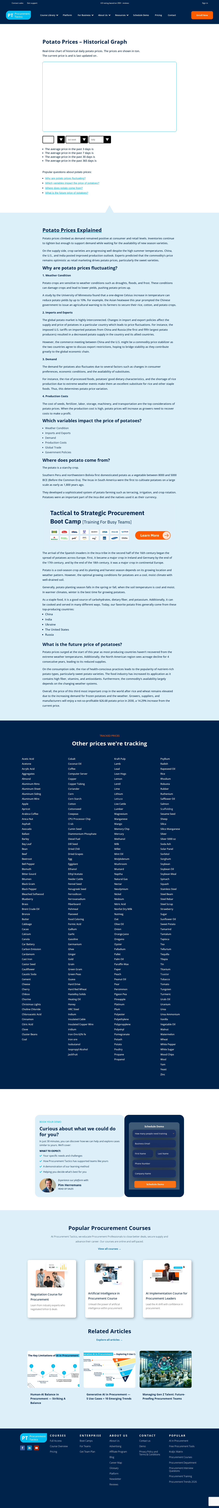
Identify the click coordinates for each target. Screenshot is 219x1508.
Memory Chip (121, 829)
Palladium (119, 949)
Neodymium (121, 889)
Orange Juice (121, 934)
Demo (142, 1446)
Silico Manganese (170, 829)
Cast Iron (27, 959)
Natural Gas (121, 879)
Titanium (165, 969)
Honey (71, 1004)
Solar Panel (166, 849)
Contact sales (17, 3)
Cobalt (71, 758)
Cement (26, 979)
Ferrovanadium (76, 899)
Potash (118, 1039)
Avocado (27, 829)
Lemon (118, 778)
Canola (26, 939)
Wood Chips (167, 1054)
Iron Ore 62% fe (77, 1034)
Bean (25, 849)
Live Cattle (120, 804)
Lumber (118, 809)
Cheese (26, 984)
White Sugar (167, 1049)
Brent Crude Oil (30, 909)
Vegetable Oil (167, 1024)
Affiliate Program (118, 1451)
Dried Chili (74, 849)
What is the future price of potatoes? (66, 192)
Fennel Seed (75, 884)
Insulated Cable (77, 1019)
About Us (114, 1440)
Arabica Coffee (30, 814)
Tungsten (165, 989)
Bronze (26, 914)
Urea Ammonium (170, 1014)
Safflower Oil (167, 798)
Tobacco (165, 979)
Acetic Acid (28, 758)
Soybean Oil (167, 869)
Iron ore (72, 1039)
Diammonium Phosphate (82, 834)
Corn (71, 794)
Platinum (119, 1004)
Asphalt (26, 824)
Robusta (165, 784)
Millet (117, 849)
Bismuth (27, 869)
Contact (172, 15)
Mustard (119, 869)
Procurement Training (180, 1476)
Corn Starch (75, 798)
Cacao (25, 929)
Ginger (72, 954)
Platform (67, 15)
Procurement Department (182, 1462)
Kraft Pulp (120, 758)
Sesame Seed (167, 814)
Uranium (165, 1004)
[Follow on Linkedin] (29, 1448)
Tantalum (165, 934)
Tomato (164, 984)
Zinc (162, 1074)
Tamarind (165, 929)
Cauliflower (28, 969)
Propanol (119, 1059)
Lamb (117, 763)
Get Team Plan (87, 1451)
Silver (163, 834)
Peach (117, 974)
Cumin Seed (74, 829)
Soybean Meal (168, 874)
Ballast (25, 834)
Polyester (119, 1014)
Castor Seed (28, 964)
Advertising (115, 1446)
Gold (70, 959)
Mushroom (120, 864)
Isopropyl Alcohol (78, 1049)
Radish (164, 763)
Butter (25, 919)
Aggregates (28, 773)
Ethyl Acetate (75, 874)
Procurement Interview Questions (181, 1469)
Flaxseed (73, 914)
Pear (116, 984)
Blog (112, 1457)
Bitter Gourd (29, 874)
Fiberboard (74, 904)
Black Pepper (29, 889)
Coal (24, 1039)
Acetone (26, 763)
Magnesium (121, 814)
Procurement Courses (180, 1457)
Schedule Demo (141, 15)
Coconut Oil (74, 763)
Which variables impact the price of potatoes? (72, 183)
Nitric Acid (120, 904)
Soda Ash (165, 844)
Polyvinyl (119, 1029)
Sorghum (165, 859)
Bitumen (26, 879)
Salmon (164, 804)
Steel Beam (166, 894)
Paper (117, 969)
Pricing (158, 15)
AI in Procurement (178, 1440)
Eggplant (73, 864)
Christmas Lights (31, 1004)
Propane (119, 1054)
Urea (163, 1009)
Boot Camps (86, 1440)
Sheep (163, 819)
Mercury (119, 834)
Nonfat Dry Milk (123, 909)
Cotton (72, 804)
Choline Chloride (31, 1009)
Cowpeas (73, 814)
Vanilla (164, 1019)
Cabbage (27, 924)
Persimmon (120, 989)
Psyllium (165, 758)
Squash (164, 884)
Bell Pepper (28, 864)
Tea (162, 944)
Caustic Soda (29, 974)
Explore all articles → (109, 1339)
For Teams (85, 1446)
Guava (71, 979)
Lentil (117, 784)
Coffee (71, 768)
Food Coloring (76, 919)
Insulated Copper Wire (80, 1024)
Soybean (165, 864)
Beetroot (27, 859)
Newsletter (115, 1479)
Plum (117, 1009)
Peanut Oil (120, 979)
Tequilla (164, 954)
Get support (32, 3)
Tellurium (165, 949)
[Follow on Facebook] (22, 1448)
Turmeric (165, 994)
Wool (163, 1059)
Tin (162, 964)
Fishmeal (73, 909)
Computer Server (77, 773)
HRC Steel (73, 1009)
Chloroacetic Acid (31, 1014)
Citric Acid (27, 1024)
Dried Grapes (75, 854)
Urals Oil (165, 999)
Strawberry (166, 909)
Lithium (118, 794)
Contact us (144, 1440)
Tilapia (164, 959)
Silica (163, 824)
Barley (25, 839)
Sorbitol (164, 854)
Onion (117, 929)
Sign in (205, 3)
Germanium (75, 944)
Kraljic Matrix (176, 1451)
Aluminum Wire (30, 798)
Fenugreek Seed (77, 889)
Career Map (116, 1462)
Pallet (117, 954)
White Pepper (168, 1044)
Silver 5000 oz (168, 839)
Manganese (120, 819)
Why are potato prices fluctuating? (65, 178)
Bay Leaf (26, 844)
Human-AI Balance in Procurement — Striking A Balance (47, 1399)
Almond (26, 778)
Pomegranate (122, 1034)
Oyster (118, 944)
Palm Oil (119, 959)
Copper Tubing (76, 784)
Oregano (119, 939)
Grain (71, 964)
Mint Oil (118, 854)
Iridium (72, 1029)
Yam (162, 1064)
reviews (125, 3)
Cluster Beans (29, 1034)
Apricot (26, 809)
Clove (25, 1029)
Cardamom (28, 954)
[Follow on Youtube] (36, 1448)
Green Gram (75, 969)
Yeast (163, 1069)
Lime (117, 788)
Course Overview (59, 1446)
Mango (118, 824)
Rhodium (165, 778)
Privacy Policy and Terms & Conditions (149, 1453)
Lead (117, 768)
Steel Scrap (166, 904)
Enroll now (202, 15)
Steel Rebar (166, 899)
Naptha (118, 874)
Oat (116, 919)
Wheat (164, 1039)
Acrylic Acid (28, 768)
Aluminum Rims (31, 784)
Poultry (118, 1049)
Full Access (56, 1440)
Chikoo (26, 994)
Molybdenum (121, 859)
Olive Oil (119, 924)
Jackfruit (73, 1054)
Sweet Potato (167, 924)
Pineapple (119, 999)
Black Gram (28, 884)
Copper (72, 778)
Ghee (71, 949)
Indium (72, 1014)
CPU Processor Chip (79, 819)
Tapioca (164, 939)
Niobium (119, 899)
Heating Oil (74, 999)
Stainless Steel (168, 889)
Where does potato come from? (64, 188)
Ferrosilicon (74, 894)
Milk (116, 844)
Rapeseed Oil (167, 768)
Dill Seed (73, 844)
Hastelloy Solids (77, 994)
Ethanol (72, 869)
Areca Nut (27, 819)
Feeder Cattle (75, 879)
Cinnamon (28, 1019)
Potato (118, 1044)
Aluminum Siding (31, 794)
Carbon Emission (31, 949)
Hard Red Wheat (77, 989)
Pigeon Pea (120, 994)
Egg (70, 859)
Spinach (164, 879)
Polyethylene (121, 1019)
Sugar (163, 914)
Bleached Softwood (33, 894)
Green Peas (74, 974)
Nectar (118, 884)
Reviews (114, 1484)
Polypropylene (122, 1024)
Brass (25, 904)
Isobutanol (74, 1044)
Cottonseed (74, 809)
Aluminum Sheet (31, 788)
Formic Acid (74, 924)
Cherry (25, 989)
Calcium (26, 934)
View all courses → (109, 1248)
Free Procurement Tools (181, 1446)
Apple (25, 804)
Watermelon (167, 1034)
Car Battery (28, 944)
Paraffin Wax (121, 964)
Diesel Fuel (74, 839)
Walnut (164, 1029)
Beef (25, 854)
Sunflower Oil (168, 919)
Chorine (26, 999)
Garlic (71, 934)
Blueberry (27, 899)
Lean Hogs (120, 773)
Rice (162, 773)
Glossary (114, 1468)
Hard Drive (74, 984)
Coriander (73, 788)
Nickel (117, 894)
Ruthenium (166, 794)
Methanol (119, 839)
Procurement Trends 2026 (183, 1481)
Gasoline (73, 939)
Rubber (164, 788)
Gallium (72, 929)
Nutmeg (118, 914)
